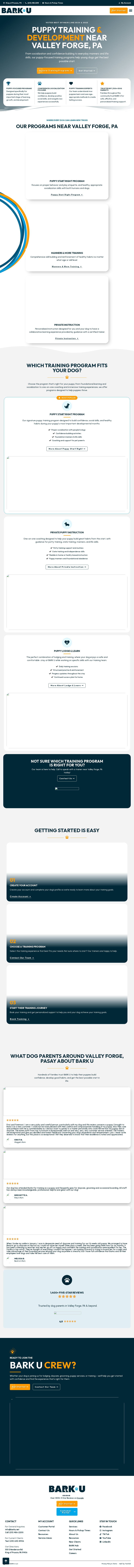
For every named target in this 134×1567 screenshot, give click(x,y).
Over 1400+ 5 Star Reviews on (67, 1498)
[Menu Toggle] (130, 10)
